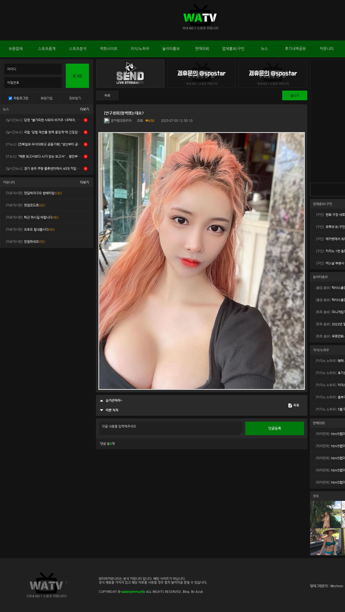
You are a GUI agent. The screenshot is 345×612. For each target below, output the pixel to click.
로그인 (5, 20)
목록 (107, 95)
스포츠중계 (47, 48)
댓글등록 (274, 428)
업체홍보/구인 (233, 48)
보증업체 (16, 48)
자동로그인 (20, 98)
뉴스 (264, 48)
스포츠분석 (78, 48)
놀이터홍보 (171, 48)
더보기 (84, 109)
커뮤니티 (327, 48)
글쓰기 (294, 95)
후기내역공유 (295, 48)
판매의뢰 (202, 48)
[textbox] (201, 261)
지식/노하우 (139, 48)
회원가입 (47, 98)
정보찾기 (75, 98)
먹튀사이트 (109, 48)
